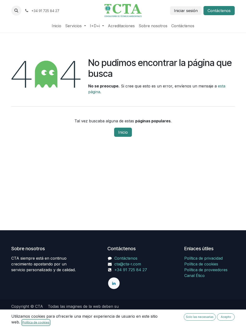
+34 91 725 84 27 (130, 269)
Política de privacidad (203, 258)
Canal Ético (194, 275)
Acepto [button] (226, 317)
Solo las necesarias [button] (200, 317)
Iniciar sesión (186, 10)
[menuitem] (56, 26)
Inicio (123, 132)
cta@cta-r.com (127, 264)
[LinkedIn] (114, 283)
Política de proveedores (206, 269)
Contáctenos (219, 10)
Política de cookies (201, 264)
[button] (16, 11)
